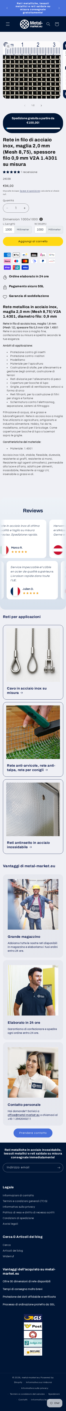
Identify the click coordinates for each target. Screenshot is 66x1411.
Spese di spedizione (30, 191)
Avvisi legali (10, 1223)
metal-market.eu (31, 1378)
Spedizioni (54, 1394)
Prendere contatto (33, 1132)
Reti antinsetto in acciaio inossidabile (28, 845)
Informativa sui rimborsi (39, 1382)
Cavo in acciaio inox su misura (27, 691)
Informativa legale (41, 1400)
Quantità (8, 200)
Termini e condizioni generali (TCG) (25, 1201)
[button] (7, 24)
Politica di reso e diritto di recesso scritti (28, 1212)
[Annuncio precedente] (7, 8)
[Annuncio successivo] (59, 8)
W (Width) (40, 224)
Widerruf (8, 1256)
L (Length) (9, 224)
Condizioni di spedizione (18, 1218)
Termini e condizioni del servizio (27, 1394)
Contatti (23, 1400)
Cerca (7, 1245)
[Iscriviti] (59, 1167)
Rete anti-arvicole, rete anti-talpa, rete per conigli (31, 768)
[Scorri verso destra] (41, 105)
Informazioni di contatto (18, 1195)
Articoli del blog (13, 1250)
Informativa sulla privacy (19, 1206)
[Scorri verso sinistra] (25, 105)
